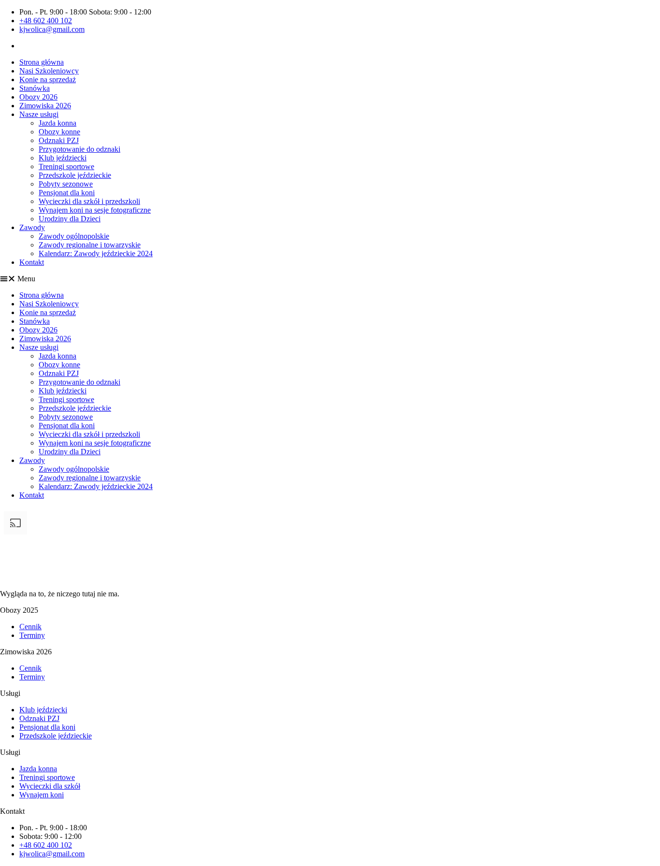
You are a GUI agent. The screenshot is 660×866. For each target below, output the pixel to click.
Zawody (32, 227)
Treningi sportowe (66, 166)
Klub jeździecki (62, 158)
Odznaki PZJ (59, 140)
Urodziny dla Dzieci (69, 219)
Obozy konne (59, 132)
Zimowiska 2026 (45, 105)
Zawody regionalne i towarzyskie (90, 245)
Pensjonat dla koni (67, 192)
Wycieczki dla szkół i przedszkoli (89, 201)
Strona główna (41, 62)
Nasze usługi (38, 114)
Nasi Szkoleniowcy (49, 71)
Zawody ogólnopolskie (74, 236)
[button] (330, 278)
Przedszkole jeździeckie (75, 175)
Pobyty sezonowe (66, 184)
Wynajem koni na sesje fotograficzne (95, 210)
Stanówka (34, 88)
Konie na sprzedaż (47, 79)
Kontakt (31, 262)
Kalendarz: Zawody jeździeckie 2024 (96, 253)
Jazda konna (57, 123)
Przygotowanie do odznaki (79, 149)
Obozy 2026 (38, 97)
